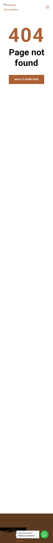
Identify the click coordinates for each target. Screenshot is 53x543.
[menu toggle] (47, 7)
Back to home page (26, 79)
